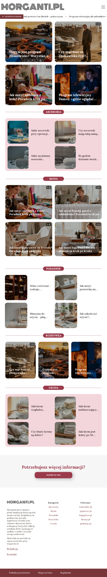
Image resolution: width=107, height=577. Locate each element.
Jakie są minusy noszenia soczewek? (40, 157)
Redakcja (12, 548)
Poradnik (53, 268)
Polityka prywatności (19, 572)
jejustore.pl (85, 511)
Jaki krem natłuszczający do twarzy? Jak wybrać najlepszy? (87, 408)
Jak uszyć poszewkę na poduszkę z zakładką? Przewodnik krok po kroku (90, 287)
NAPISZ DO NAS (53, 475)
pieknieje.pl (85, 523)
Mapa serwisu (45, 572)
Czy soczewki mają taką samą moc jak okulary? (88, 132)
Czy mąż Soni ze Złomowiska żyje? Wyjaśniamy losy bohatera (72, 54)
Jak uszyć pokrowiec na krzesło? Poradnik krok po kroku (30, 249)
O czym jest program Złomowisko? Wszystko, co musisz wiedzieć (29, 54)
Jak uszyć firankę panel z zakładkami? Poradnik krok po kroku (79, 212)
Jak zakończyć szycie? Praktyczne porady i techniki (90, 315)
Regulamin (65, 572)
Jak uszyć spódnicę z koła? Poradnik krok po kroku (27, 97)
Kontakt (12, 554)
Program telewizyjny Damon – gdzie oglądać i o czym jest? (77, 97)
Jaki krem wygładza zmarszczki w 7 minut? (40, 408)
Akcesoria (53, 111)
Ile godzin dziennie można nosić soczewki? (88, 157)
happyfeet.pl (85, 515)
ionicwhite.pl (85, 507)
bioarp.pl (85, 519)
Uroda (53, 387)
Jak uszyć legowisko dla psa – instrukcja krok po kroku (78, 249)
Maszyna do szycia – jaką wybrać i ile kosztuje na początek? (37, 315)
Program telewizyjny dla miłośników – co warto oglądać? (70, 16)
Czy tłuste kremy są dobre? (41, 433)
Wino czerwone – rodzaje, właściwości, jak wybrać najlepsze (40, 287)
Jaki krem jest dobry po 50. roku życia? (86, 433)
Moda (53, 178)
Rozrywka (53, 335)
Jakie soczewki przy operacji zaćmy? (40, 132)
